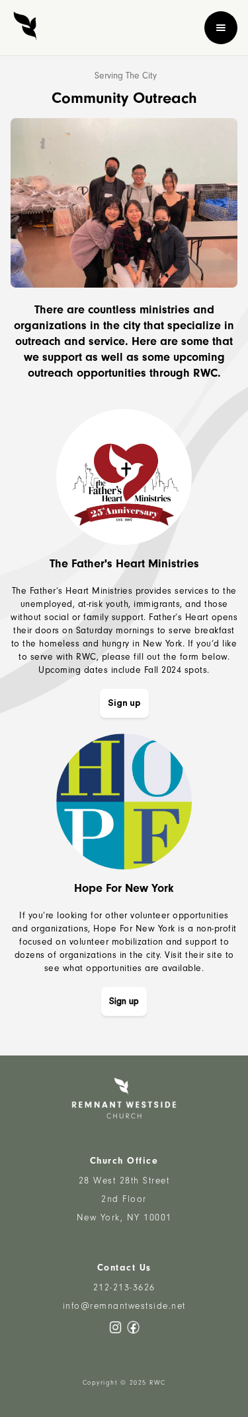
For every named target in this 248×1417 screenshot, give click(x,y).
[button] (220, 27)
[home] (25, 27)
